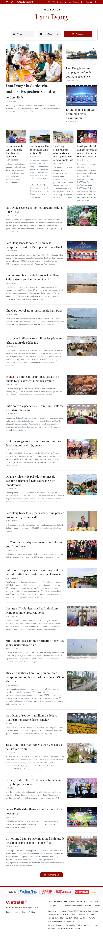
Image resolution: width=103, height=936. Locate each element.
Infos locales (51, 9)
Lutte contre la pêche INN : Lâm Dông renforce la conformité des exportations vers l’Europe (34, 572)
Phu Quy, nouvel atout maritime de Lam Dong (34, 310)
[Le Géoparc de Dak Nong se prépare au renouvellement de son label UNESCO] (87, 136)
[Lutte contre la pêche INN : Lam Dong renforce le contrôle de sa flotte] (82, 414)
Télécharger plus (51, 874)
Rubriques (80, 34)
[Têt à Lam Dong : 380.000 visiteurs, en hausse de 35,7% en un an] (82, 753)
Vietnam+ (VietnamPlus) (25, 2)
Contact (97, 905)
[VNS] (16, 892)
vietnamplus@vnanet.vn (64, 921)
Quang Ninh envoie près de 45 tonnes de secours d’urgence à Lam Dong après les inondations (30, 481)
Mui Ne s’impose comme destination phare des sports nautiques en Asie (35, 643)
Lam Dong (51, 16)
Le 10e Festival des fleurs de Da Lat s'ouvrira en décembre (35, 811)
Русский (89, 2)
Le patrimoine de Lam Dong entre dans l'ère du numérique (14, 151)
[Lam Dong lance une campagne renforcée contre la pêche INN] (81, 54)
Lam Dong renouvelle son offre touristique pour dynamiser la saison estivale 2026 (63, 153)
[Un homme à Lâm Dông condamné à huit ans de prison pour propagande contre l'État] (82, 846)
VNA (61, 905)
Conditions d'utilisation (78, 901)
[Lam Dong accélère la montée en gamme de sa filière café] (82, 216)
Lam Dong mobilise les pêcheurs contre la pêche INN (39, 150)
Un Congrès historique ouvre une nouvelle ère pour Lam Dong (34, 544)
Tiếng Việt (51, 2)
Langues (52, 905)
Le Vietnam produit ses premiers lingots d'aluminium (80, 114)
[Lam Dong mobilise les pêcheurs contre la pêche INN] (40, 136)
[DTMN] (51, 892)
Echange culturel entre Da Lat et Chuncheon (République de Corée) (33, 782)
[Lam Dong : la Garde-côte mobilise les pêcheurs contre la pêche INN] (34, 63)
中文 (82, 2)
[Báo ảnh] (69, 892)
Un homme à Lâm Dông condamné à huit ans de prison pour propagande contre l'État (35, 840)
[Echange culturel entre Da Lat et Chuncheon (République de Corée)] (82, 788)
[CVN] (34, 892)
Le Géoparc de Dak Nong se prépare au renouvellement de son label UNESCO (87, 151)
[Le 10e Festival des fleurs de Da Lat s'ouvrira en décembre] (82, 817)
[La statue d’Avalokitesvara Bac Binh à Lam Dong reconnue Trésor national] (82, 616)
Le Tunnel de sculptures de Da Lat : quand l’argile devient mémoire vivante (32, 379)
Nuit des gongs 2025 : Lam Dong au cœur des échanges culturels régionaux (33, 443)
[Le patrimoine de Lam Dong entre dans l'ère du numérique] (16, 136)
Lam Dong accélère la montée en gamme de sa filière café (34, 210)
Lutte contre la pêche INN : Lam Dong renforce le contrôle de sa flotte (34, 408)
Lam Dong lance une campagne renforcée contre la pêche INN (78, 72)
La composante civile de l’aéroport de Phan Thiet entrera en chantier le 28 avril (32, 277)
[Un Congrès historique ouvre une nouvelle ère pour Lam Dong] (82, 550)
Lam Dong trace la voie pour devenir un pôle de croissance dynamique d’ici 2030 (35, 515)
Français (67, 2)
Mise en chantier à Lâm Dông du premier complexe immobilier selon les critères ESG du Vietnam (35, 677)
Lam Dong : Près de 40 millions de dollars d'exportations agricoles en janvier (31, 717)
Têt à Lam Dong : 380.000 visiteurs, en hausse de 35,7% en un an (34, 747)
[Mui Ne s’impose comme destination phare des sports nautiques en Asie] (82, 649)
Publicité (88, 905)
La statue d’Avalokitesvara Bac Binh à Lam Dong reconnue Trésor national (32, 610)
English (60, 2)
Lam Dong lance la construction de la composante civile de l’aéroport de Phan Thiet (34, 245)
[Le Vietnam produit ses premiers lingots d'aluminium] (81, 95)
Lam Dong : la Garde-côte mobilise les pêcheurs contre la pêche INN (32, 91)
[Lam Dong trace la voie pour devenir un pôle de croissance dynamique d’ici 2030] (82, 521)
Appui (97, 901)
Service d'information (73, 905)
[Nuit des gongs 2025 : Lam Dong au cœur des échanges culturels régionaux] (82, 449)
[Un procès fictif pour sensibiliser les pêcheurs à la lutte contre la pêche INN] (82, 346)
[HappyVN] (86, 892)
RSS (91, 901)
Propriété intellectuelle (58, 901)
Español (76, 2)
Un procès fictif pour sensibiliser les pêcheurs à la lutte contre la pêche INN (35, 340)
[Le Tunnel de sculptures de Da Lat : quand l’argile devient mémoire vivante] (82, 385)
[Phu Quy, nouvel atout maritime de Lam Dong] (82, 318)
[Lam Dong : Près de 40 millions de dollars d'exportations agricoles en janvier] (82, 723)
